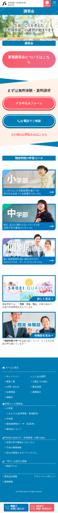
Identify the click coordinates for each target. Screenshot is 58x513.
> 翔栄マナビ (10, 466)
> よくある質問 (38, 376)
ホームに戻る (12, 367)
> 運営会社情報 (9, 476)
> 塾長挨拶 (36, 387)
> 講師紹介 (36, 392)
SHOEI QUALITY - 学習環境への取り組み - (26, 438)
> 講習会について (12, 429)
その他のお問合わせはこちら (29, 134)
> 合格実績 (9, 392)
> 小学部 (8, 408)
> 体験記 (8, 397)
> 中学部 (8, 419)
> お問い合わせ (11, 387)
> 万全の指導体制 (12, 447)
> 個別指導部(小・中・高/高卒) (19, 424)
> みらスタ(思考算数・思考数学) (21, 413)
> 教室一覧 (9, 381)
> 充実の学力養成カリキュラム (19, 442)
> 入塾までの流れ (39, 381)
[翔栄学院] (15, 3)
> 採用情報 (7, 482)
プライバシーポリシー (45, 476)
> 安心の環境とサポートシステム (20, 453)
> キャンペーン (11, 376)
